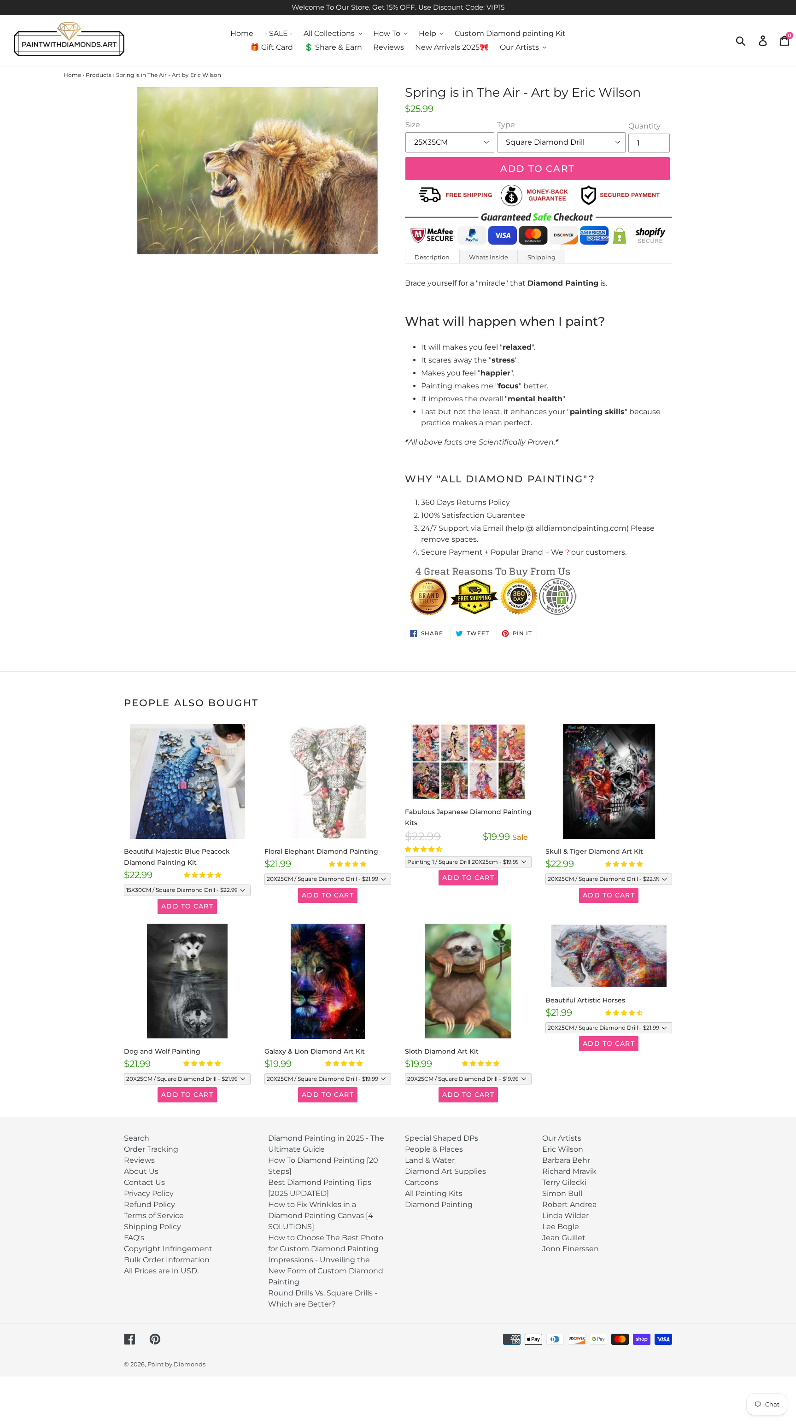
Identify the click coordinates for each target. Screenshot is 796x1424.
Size (412, 124)
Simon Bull (562, 1193)
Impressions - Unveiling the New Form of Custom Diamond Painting (325, 1270)
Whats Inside (488, 257)
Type (506, 124)
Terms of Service (154, 1215)
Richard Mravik (569, 1171)
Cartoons (421, 1182)
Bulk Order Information (167, 1259)
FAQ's (134, 1237)
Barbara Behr (566, 1160)
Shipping (541, 257)
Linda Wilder (565, 1215)
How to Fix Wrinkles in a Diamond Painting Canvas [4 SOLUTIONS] (320, 1215)
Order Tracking (151, 1149)
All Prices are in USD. (161, 1270)
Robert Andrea (569, 1204)
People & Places (434, 1149)
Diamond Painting (439, 1204)
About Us (141, 1171)
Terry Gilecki (564, 1182)
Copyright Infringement (168, 1248)
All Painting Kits (433, 1193)
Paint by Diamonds (176, 1364)
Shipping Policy (152, 1226)
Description (432, 257)
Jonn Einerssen (570, 1248)
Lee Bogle (560, 1226)
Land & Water (430, 1160)
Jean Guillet (563, 1237)
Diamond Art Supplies (445, 1171)
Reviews (139, 1160)
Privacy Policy (149, 1193)
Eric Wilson (562, 1149)
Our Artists (561, 1138)
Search (136, 1138)
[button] (203, 875)
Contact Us (144, 1182)
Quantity (644, 126)
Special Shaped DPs (441, 1138)
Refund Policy (149, 1204)
